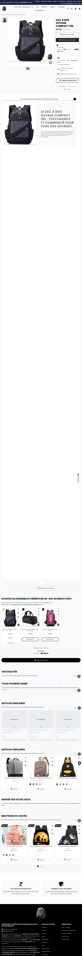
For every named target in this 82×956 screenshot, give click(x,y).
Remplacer (31, 639)
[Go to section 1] (78, 474)
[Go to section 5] (78, 481)
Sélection (44, 7)
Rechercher (65, 939)
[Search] (72, 8)
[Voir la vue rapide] (18, 613)
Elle (37, 7)
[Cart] (79, 8)
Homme (37, 1)
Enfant (49, 1)
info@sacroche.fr (8, 931)
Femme (43, 1)
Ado (74, 1)
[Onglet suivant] (75, 99)
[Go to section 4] (78, 479)
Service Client (66, 933)
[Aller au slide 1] (38, 866)
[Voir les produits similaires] (18, 616)
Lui (32, 7)
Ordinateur (61, 1)
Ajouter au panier (42, 660)
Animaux (69, 1)
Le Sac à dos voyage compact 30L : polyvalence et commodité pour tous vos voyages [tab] (39, 99)
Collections (61, 7)
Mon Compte (66, 927)
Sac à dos (78, 3)
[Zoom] (50, 62)
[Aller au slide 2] (41, 866)
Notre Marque (39, 10)
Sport (55, 1)
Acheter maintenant (68, 40)
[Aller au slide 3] (44, 866)
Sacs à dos (17, 7)
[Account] (75, 8)
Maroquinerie (69, 3)
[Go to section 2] (78, 476)
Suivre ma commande (10, 929)
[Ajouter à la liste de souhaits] (18, 609)
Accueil (4, 14)
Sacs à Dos (45, 948)
